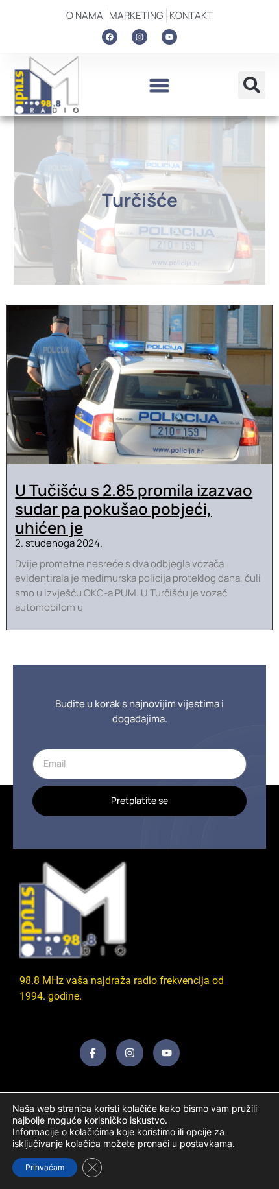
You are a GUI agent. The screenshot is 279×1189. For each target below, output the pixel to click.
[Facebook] (109, 37)
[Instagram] (139, 37)
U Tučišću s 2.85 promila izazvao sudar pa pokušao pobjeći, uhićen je (133, 508)
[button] (159, 85)
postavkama (206, 1143)
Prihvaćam (44, 1167)
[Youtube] (169, 37)
